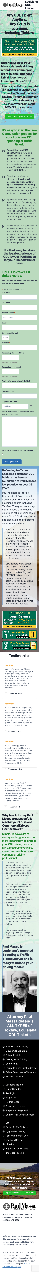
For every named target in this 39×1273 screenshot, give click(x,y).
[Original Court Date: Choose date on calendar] (31, 406)
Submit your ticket (12, 461)
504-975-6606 (12, 1220)
